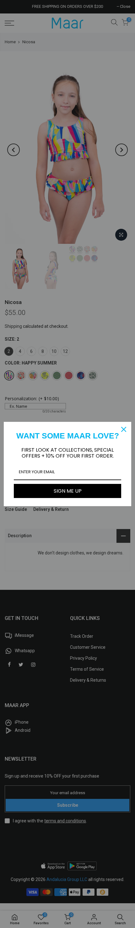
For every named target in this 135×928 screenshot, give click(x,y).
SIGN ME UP (68, 491)
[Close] (123, 429)
